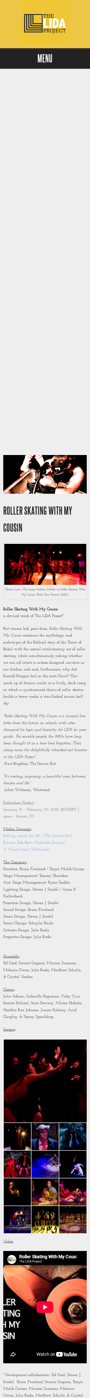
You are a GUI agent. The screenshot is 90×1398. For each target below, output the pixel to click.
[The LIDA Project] (45, 45)
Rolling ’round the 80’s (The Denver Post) (37, 836)
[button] (45, 1081)
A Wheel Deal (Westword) (26, 850)
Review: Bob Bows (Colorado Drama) (34, 843)
